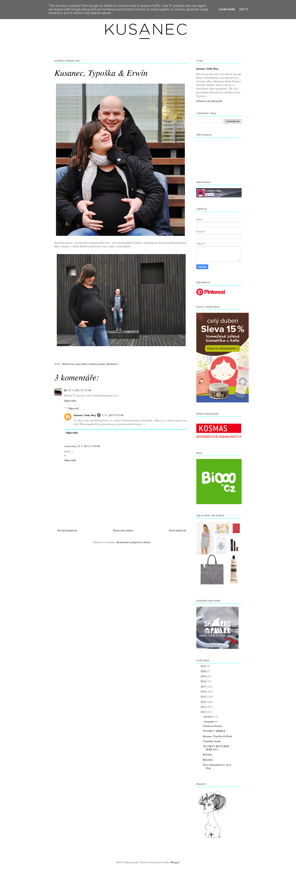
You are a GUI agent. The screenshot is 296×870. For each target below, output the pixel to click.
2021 (204, 666)
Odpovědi (73, 408)
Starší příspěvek (177, 530)
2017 (204, 686)
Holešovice (68, 364)
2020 (204, 671)
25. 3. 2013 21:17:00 (79, 390)
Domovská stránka (123, 530)
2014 (204, 702)
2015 (204, 696)
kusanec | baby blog (85, 415)
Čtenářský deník (212, 741)
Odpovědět (70, 400)
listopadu (209, 721)
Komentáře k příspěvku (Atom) (133, 542)
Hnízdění (208, 759)
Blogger (175, 862)
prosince (209, 716)
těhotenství (112, 364)
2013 (204, 707)
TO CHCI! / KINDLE (214, 731)
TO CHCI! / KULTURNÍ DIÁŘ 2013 (216, 747)
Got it (243, 9)
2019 (204, 676)
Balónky (207, 754)
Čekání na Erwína (212, 726)
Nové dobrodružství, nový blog (217, 766)
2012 (204, 712)
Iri (65, 390)
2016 (204, 691)
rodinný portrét (97, 364)
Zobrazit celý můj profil (209, 101)
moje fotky (81, 364)
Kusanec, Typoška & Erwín (217, 736)
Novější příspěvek (67, 530)
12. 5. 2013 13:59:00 (88, 446)
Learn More (226, 9)
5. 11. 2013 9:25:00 (112, 415)
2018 (204, 681)
